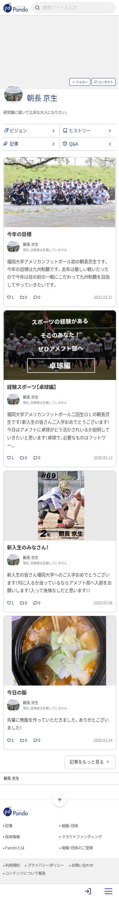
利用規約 (12, 865)
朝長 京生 (42, 98)
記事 (8, 825)
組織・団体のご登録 (77, 848)
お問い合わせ (81, 865)
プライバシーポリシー (45, 865)
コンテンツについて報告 (24, 873)
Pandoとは (14, 848)
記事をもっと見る (87, 761)
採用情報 (12, 837)
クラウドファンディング (81, 837)
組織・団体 (69, 825)
